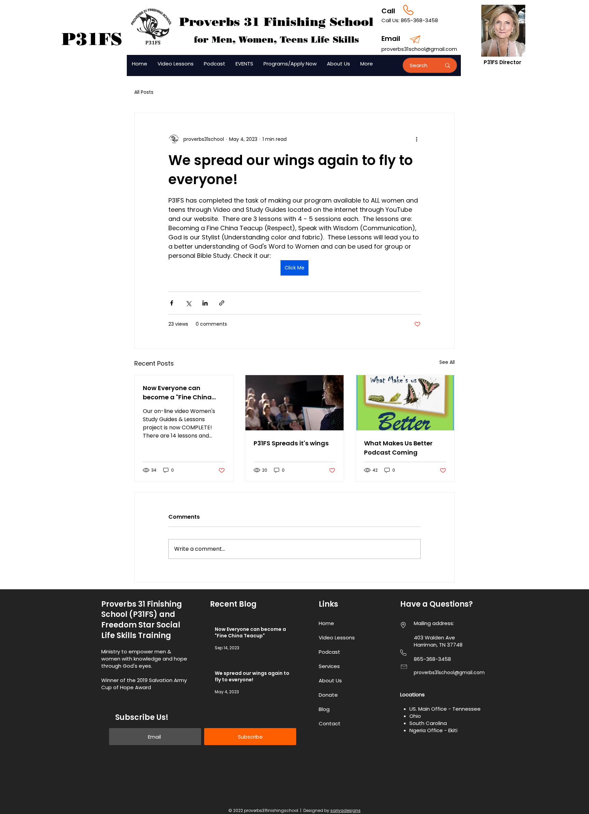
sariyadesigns (345, 810)
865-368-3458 (419, 20)
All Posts (143, 92)
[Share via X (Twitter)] (188, 303)
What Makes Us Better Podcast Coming (398, 448)
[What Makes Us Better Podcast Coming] (405, 402)
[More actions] (416, 139)
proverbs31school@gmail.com (419, 49)
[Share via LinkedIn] (205, 303)
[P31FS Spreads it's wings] (294, 402)
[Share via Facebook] (171, 303)
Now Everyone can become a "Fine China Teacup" (177, 393)
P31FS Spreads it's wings (291, 443)
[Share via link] (221, 303)
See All (447, 362)
